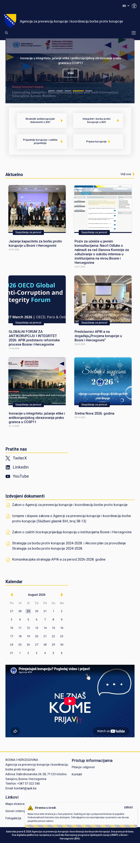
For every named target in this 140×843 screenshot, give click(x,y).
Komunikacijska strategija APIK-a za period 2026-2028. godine (59, 559)
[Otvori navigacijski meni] (134, 33)
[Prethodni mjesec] (12, 595)
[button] (28, 611)
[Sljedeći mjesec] (62, 595)
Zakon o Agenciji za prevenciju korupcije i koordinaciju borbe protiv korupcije (70, 505)
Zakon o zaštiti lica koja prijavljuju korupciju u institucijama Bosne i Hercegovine (72, 532)
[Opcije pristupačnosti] (134, 5)
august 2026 (36, 594)
